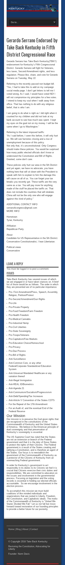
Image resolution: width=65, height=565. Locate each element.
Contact (34, 529)
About (25, 529)
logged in (24, 269)
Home (11, 529)
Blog (18, 529)
